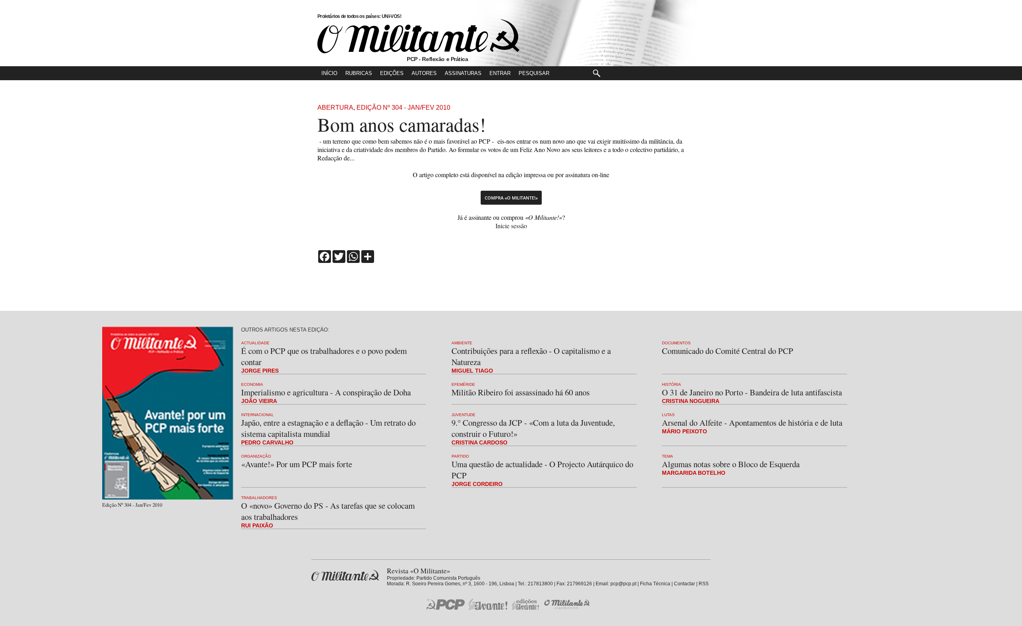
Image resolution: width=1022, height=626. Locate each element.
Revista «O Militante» (345, 575)
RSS (704, 584)
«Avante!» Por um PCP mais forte (296, 464)
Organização (256, 456)
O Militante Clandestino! (568, 604)
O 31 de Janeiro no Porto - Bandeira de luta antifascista (752, 392)
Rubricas (358, 73)
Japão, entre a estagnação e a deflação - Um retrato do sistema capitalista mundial (328, 428)
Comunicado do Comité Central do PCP (727, 350)
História (671, 384)
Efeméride (463, 384)
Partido (460, 456)
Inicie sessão (511, 225)
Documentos (676, 343)
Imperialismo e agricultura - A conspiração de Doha (326, 392)
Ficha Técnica (655, 584)
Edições (392, 73)
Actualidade (255, 343)
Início (329, 73)
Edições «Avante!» (525, 604)
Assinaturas (463, 73)
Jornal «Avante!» (488, 604)
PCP (445, 604)
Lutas (668, 415)
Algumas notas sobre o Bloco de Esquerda (731, 464)
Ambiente (462, 343)
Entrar (500, 73)
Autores (424, 73)
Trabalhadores (259, 498)
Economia (252, 384)
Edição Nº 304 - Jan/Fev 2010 (403, 107)
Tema (667, 456)
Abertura (335, 107)
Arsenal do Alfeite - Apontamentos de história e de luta (752, 422)
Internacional (257, 415)
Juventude (463, 415)
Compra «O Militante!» (511, 198)
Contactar (684, 584)
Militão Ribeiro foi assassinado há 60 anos (521, 392)
